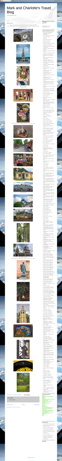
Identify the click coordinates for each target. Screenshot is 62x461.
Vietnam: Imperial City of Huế (48, 387)
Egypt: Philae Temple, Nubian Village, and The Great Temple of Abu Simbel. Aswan (49, 103)
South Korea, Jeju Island (47, 311)
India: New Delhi (46, 142)
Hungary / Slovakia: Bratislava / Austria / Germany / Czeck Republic (48, 133)
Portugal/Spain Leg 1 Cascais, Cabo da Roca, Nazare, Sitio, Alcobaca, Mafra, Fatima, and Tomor (48, 228)
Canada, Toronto (46, 66)
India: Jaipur (45, 138)
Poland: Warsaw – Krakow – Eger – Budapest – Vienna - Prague (48, 222)
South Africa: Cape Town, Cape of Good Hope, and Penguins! (48, 301)
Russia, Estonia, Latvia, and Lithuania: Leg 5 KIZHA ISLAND (48, 272)
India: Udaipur (45, 145)
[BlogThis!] (25, 394)
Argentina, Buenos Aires (47, 39)
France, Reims (45, 118)
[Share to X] (26, 394)
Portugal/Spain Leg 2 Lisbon (48, 233)
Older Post (36, 404)
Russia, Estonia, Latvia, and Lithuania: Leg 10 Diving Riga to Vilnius (48, 257)
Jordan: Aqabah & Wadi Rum (48, 167)
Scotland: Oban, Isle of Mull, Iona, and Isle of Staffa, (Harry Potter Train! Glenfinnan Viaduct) (49, 291)
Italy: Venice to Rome (47, 153)
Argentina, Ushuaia (46, 42)
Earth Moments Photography (48, 428)
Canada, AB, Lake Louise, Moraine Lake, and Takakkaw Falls (48, 55)
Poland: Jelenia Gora (46, 210)
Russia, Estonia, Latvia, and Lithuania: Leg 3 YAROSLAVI (48, 267)
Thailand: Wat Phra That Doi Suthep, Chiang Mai (48, 362)
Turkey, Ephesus (46, 365)
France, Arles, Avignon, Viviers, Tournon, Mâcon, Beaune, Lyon (48, 111)
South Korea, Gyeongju (47, 310)
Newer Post (9, 404)
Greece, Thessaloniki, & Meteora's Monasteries (47, 131)
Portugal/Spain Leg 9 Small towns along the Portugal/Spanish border (48, 247)
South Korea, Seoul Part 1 (47, 313)
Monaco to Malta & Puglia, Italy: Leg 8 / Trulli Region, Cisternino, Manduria (48, 193)
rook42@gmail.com (45, 26)
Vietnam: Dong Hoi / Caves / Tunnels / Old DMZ (48, 381)
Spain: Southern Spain (47, 325)
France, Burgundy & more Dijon (48, 35)
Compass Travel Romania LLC (48, 427)
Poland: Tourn (45, 218)
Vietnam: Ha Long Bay (47, 382)
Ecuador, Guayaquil (46, 94)
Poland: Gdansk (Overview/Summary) (47, 209)
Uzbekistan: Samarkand (47, 374)
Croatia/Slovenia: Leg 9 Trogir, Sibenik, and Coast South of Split (49, 90)
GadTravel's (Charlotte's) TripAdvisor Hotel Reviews (47, 437)
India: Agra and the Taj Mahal (48, 135)
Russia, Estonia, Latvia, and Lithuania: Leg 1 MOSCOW (48, 255)
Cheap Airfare (45, 438)
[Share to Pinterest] (29, 394)
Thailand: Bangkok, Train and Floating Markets (48, 348)
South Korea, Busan (46, 309)
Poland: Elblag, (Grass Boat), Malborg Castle (48, 205)
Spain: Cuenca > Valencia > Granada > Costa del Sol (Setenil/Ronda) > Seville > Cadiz (49, 322)
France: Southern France (47, 122)
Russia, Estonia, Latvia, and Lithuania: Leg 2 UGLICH (48, 265)
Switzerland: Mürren (46, 336)
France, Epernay (46, 114)
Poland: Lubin (45, 214)
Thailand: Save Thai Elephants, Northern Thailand (48, 360)
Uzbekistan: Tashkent (47, 375)
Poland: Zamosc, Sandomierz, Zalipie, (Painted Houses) (48, 225)
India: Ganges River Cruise (48, 137)
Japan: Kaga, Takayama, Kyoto (48, 155)
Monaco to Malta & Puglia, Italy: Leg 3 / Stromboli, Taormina (48, 179)
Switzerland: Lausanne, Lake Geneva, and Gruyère (48, 330)
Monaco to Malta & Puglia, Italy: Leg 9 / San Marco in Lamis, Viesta (48, 196)
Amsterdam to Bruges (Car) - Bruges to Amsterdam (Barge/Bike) (48, 33)
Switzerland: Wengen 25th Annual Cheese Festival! (47, 338)
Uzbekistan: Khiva (46, 372)
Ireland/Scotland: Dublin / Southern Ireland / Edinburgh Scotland (48, 148)
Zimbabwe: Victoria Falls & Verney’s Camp (48, 391)
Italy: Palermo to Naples (47, 152)
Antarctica (45, 38)
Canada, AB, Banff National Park (49, 53)
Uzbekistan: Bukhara (46, 371)
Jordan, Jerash (45, 164)
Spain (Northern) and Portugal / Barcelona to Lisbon (48, 316)
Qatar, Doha (45, 249)
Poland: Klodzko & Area (47, 212)
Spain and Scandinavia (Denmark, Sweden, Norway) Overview (48, 319)
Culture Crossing (46, 433)
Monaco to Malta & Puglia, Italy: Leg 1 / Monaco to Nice (48, 174)
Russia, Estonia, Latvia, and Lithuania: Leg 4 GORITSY (48, 269)
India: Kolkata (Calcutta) (47, 141)
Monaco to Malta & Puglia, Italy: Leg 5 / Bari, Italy (48, 184)
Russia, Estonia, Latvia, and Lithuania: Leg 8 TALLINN (48, 279)
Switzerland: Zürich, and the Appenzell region (48, 343)
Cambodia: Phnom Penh (47, 44)
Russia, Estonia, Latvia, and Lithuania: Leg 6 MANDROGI (48, 274)
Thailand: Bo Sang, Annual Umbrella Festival (47, 351)
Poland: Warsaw (46, 220)
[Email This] (24, 394)
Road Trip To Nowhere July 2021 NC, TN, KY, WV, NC (49, 251)
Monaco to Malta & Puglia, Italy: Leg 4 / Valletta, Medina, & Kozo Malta (49, 181)
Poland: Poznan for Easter (47, 216)
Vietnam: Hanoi (46, 383)
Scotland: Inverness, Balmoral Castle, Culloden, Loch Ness (48, 287)
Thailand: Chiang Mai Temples (48, 352)
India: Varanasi (45, 146)
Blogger (33, 457)
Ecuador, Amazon (46, 92)
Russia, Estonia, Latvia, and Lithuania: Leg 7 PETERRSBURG (48, 276)
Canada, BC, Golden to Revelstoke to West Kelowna (48, 60)
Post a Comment (12, 399)
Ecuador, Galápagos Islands (48, 93)
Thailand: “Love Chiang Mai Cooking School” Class (48, 346)
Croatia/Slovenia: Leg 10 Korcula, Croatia (47, 71)
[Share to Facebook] (28, 394)
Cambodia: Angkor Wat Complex (49, 43)
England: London (46, 106)
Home (23, 404)
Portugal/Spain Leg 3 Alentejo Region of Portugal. (48, 235)
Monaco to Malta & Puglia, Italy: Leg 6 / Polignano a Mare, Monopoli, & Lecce (48, 187)
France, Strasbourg (46, 119)
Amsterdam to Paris (46, 36)
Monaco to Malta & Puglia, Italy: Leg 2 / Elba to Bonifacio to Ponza (48, 176)
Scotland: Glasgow (46, 285)
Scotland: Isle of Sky (47, 289)
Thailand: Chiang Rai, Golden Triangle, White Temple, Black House (48, 355)
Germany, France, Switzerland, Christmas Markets (48, 124)
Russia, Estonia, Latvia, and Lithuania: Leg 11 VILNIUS (48, 260)
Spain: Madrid (45, 324)
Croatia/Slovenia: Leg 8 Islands (48, 88)
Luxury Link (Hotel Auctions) (48, 435)
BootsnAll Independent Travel (48, 430)
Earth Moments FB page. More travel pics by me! (48, 426)
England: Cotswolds (46, 105)
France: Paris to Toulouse (47, 120)
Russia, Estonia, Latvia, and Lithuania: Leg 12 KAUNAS (48, 262)
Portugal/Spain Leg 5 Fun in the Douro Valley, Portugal (48, 240)
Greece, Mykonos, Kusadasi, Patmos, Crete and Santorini (48, 129)
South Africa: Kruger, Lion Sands (49, 305)
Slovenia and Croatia (46, 296)
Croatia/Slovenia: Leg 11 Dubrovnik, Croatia (47, 73)
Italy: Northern (45, 151)
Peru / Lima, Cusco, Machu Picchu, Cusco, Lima (48, 202)
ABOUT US (44, 23)
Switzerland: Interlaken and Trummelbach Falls (48, 328)
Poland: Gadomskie (46, 207)
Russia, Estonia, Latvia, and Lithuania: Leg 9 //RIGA (48, 282)
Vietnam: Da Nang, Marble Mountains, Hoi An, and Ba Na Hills (48, 377)
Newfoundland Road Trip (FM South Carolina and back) (48, 200)
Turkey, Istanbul (46, 366)
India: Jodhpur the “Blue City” (48, 139)
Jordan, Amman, (46, 163)
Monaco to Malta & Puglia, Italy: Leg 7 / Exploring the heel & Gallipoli (48, 190)
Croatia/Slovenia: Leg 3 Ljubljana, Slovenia (47, 78)
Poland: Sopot (45, 217)
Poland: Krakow (46, 213)
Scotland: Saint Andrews (47, 293)
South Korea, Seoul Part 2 (47, 314)
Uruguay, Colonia (46, 370)
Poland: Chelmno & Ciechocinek (48, 203)
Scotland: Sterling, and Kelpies (48, 295)
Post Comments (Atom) (16, 407)
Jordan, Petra (45, 165)
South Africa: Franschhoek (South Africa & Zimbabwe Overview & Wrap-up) (47, 298)
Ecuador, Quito (45, 96)
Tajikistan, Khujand (46, 344)
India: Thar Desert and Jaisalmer (49, 143)
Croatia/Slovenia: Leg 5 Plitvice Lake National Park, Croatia (48, 82)
